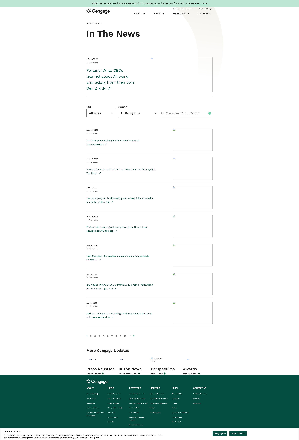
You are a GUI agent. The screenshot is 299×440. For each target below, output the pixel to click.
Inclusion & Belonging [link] (158, 403)
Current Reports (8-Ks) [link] (138, 403)
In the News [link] (112, 417)
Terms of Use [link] (177, 417)
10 (125, 336)
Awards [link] (111, 422)
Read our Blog (157, 373)
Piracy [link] (174, 408)
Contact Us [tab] (203, 9)
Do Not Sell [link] (176, 422)
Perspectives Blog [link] (115, 408)
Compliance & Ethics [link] (180, 412)
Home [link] (89, 23)
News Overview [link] (114, 394)
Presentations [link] (134, 408)
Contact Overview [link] (200, 394)
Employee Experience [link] (159, 398)
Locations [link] (197, 403)
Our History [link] (91, 398)
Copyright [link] (176, 398)
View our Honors (190, 373)
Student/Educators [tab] (181, 9)
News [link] (97, 23)
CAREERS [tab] (203, 13)
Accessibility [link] (177, 394)
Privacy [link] (175, 403)
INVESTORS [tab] (179, 13)
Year (88, 106)
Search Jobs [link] (155, 412)
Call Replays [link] (134, 412)
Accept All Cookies (238, 434)
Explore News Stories (128, 373)
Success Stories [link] (92, 408)
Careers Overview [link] (157, 394)
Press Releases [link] (113, 403)
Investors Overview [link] (136, 394)
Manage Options (220, 434)
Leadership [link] (90, 403)
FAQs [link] (152, 408)
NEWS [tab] (157, 13)
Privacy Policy (95, 437)
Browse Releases (93, 373)
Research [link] (111, 412)
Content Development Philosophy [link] (95, 414)
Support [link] (196, 398)
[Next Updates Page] (132, 335)
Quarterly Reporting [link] (137, 398)
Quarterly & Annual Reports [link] (136, 418)
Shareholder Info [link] (136, 425)
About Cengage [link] (92, 394)
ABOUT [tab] (138, 13)
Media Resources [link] (114, 398)
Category (123, 106)
